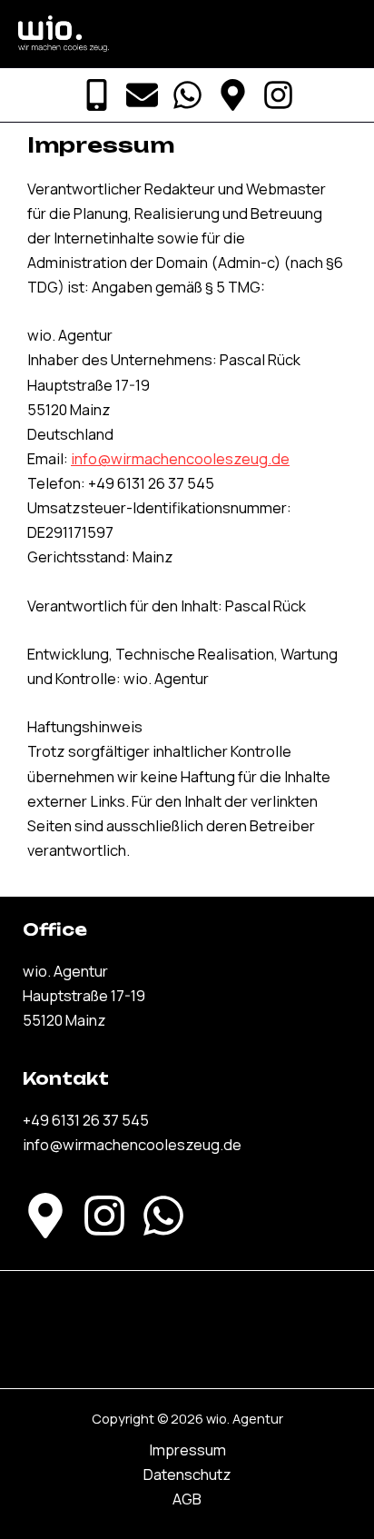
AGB (187, 1499)
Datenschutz (187, 1474)
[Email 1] (142, 95)
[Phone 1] (97, 95)
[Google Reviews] (45, 1215)
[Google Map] (233, 95)
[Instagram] (278, 95)
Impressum (187, 1450)
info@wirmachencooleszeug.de (180, 459)
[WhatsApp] (187, 95)
